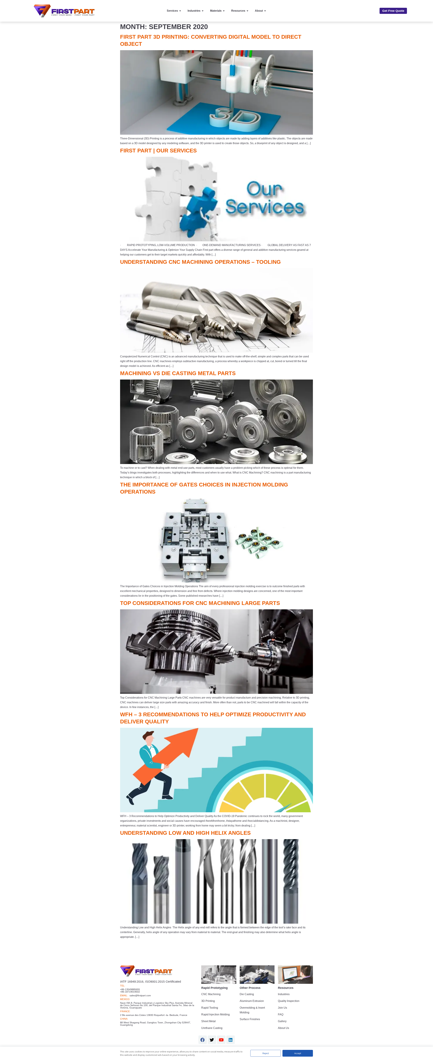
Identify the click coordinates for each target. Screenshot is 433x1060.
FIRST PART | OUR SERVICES (158, 151)
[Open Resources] (247, 11)
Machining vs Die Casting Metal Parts (178, 373)
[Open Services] (180, 11)
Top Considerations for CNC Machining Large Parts (200, 603)
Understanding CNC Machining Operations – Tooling (200, 262)
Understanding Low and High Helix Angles (185, 833)
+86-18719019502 (130, 991)
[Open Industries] (202, 11)
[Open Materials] (223, 11)
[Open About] (265, 11)
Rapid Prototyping (214, 988)
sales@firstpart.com (140, 995)
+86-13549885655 (130, 989)
